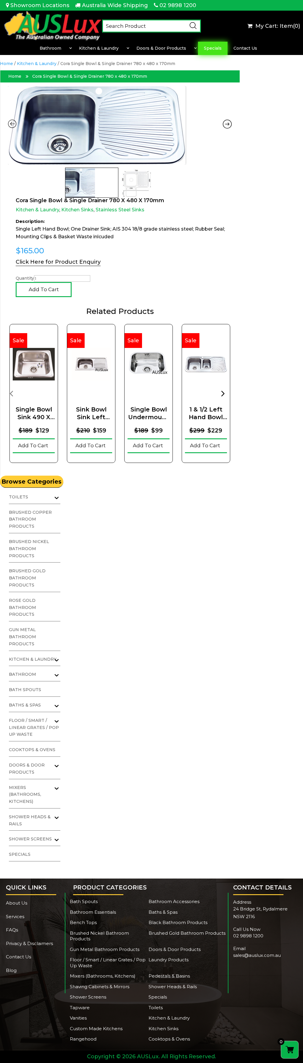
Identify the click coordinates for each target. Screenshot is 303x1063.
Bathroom (50, 48)
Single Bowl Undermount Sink (148, 413)
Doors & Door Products (161, 48)
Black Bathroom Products (178, 922)
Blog (11, 970)
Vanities (78, 1018)
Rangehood (83, 1039)
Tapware (80, 1007)
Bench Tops (83, 922)
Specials (213, 48)
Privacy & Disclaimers (29, 943)
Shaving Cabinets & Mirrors (99, 986)
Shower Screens (88, 997)
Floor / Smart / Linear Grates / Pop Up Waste (34, 727)
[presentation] (11, 393)
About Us (16, 903)
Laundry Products (168, 959)
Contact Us (245, 48)
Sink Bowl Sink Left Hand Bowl (91, 413)
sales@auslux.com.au (257, 955)
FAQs (12, 930)
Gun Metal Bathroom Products (22, 636)
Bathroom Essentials (93, 912)
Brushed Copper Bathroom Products (30, 519)
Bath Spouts (25, 689)
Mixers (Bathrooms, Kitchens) (25, 794)
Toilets (156, 1007)
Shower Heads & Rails (173, 986)
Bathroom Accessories (174, 901)
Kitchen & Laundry (99, 48)
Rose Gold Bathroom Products (22, 607)
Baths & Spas (163, 912)
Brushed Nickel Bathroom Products (29, 548)
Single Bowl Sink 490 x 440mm (34, 413)
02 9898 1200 (177, 5)
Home (6, 63)
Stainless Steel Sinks (120, 210)
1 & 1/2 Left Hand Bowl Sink (206, 413)
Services (15, 916)
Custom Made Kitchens (96, 1028)
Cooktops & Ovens (32, 749)
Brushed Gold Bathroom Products (27, 578)
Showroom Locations (39, 5)
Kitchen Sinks (77, 210)
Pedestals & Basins (169, 976)
